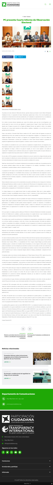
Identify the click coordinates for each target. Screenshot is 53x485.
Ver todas (27, 16)
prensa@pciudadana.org (14, 404)
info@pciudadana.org (11, 443)
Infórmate (5, 472)
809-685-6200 (9, 440)
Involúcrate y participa (10, 466)
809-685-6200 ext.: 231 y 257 (15, 398)
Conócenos (6, 461)
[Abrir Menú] (50, 4)
